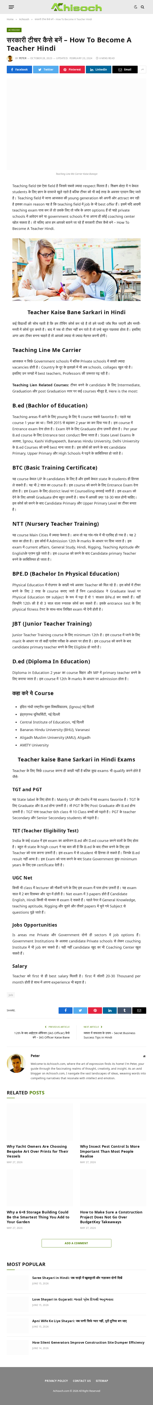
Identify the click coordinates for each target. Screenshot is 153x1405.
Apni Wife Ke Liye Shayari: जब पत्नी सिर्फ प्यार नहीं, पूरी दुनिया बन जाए (79, 1321)
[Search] (142, 7)
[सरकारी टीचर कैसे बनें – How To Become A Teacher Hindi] (76, 124)
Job (11, 995)
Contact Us (82, 1381)
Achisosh (14, 29)
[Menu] (11, 7)
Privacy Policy (56, 1381)
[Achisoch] (76, 7)
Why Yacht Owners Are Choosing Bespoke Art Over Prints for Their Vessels (37, 1151)
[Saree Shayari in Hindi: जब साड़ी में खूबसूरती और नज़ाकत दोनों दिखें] (18, 1282)
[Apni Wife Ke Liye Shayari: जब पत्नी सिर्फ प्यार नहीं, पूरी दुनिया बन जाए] (18, 1325)
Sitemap (102, 1381)
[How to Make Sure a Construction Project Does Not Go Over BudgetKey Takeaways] (113, 1188)
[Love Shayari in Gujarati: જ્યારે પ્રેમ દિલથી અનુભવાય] (18, 1304)
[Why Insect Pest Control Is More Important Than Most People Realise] (113, 1122)
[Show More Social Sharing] (142, 69)
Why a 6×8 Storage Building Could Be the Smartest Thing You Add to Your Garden (38, 1217)
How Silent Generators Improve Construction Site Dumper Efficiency (88, 1342)
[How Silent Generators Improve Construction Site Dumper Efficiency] (18, 1347)
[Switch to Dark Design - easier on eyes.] (135, 7)
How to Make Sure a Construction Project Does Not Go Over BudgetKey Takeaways (111, 1217)
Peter (22, 58)
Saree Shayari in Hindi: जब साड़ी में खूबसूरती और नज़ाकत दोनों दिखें (77, 1278)
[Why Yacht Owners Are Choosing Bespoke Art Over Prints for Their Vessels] (40, 1122)
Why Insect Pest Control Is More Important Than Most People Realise (110, 1151)
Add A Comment (76, 1243)
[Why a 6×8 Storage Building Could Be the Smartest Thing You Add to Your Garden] (40, 1188)
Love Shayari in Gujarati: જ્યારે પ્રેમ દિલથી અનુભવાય (73, 1299)
